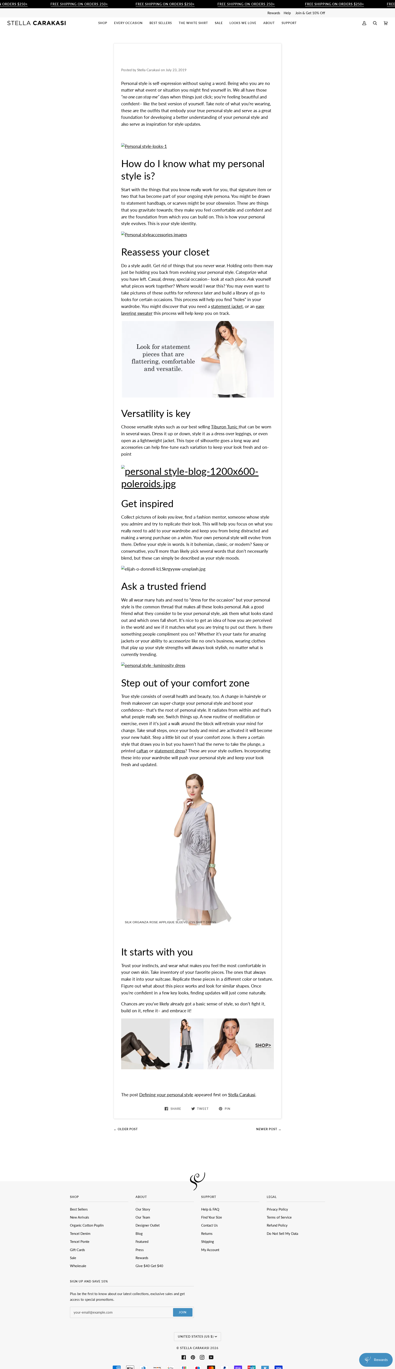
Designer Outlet (148, 1225)
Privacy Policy (277, 1209)
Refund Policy (277, 1225)
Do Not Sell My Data (282, 1233)
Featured (142, 1241)
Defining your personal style (166, 1094)
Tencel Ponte (79, 1241)
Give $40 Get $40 (149, 1266)
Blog (139, 1233)
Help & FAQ (210, 1209)
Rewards (273, 13)
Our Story (143, 1209)
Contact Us (209, 1225)
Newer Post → (268, 1129)
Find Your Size (211, 1217)
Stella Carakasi (241, 1094)
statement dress (170, 750)
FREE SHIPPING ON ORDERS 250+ (79, 4)
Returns (207, 1233)
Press (140, 1250)
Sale (73, 1258)
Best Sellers (79, 1209)
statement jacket (227, 306)
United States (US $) (196, 1336)
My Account (210, 1250)
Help (287, 13)
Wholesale (78, 1266)
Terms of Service (279, 1217)
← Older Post (126, 1129)
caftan (142, 750)
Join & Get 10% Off (310, 13)
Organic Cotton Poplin (87, 1225)
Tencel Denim (80, 1233)
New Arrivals (79, 1217)
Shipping (207, 1241)
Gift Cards (77, 1250)
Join (183, 1312)
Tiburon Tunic (225, 426)
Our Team (143, 1217)
